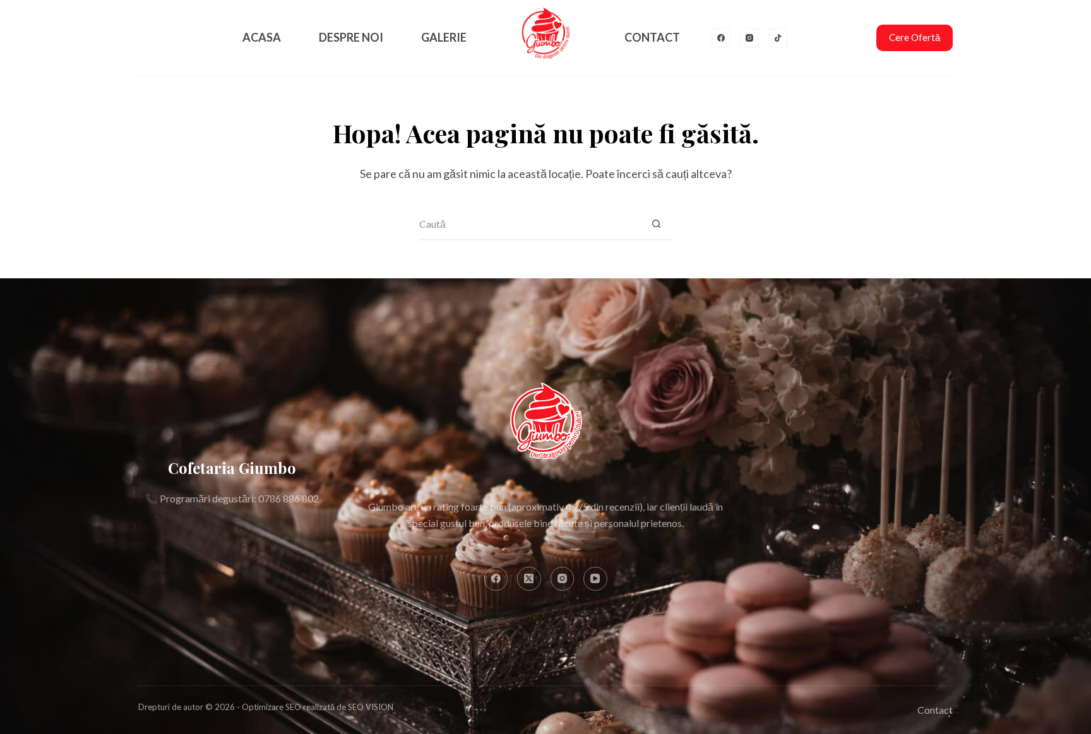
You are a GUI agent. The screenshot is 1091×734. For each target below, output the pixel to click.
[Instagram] (749, 37)
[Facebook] (721, 37)
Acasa (261, 37)
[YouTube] (595, 579)
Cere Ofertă (914, 37)
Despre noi (351, 37)
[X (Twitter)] (529, 579)
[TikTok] (777, 37)
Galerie (444, 37)
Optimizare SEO (271, 707)
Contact (652, 37)
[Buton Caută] (656, 224)
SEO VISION (370, 707)
